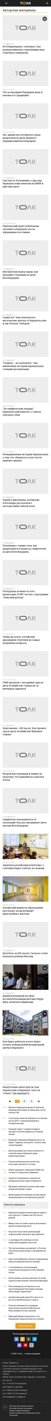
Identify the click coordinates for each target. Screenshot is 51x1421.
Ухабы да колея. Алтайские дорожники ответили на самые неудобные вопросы (21, 639)
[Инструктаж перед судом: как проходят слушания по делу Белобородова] (25, 253)
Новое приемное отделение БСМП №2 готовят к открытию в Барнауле (26, 1171)
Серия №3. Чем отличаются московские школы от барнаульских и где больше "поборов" (24, 320)
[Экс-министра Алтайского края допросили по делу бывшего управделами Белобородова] (25, 116)
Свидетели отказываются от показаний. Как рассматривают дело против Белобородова (25, 822)
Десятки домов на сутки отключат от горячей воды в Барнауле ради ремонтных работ (26, 1153)
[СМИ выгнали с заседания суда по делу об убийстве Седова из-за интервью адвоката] (25, 663)
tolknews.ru (13, 1363)
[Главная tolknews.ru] (25, 3)
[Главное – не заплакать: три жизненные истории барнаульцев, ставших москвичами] (25, 344)
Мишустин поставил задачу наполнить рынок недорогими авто (27, 1224)
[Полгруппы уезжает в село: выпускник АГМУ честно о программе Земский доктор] (25, 572)
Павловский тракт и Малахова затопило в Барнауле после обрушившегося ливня (21, 229)
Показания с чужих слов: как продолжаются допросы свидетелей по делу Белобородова (24, 548)
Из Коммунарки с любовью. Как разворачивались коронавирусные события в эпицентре (24, 49)
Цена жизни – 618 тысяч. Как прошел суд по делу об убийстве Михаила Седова (24, 731)
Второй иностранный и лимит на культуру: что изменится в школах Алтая (23, 776)
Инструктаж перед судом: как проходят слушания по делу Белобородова (20, 274)
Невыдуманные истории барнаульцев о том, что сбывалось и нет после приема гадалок (25, 457)
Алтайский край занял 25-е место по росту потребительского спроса (25, 1298)
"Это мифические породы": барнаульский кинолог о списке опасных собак (22, 411)
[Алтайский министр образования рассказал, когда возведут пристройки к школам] (25, 889)
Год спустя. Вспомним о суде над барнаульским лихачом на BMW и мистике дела (23, 183)
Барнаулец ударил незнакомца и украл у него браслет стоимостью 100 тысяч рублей (27, 1215)
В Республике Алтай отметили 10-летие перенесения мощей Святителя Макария (28, 1279)
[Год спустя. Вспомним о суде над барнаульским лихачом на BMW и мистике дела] (25, 161)
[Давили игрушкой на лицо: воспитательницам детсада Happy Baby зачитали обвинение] (25, 977)
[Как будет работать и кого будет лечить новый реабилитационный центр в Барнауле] (25, 1023)
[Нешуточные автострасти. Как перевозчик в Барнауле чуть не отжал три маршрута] (25, 1068)
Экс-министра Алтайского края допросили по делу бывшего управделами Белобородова (21, 137)
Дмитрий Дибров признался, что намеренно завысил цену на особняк (26, 1317)
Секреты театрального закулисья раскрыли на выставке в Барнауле (24, 1179)
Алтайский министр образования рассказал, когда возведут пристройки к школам (23, 910)
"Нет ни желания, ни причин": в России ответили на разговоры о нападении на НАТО (27, 1251)
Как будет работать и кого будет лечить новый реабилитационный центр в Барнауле (23, 1044)
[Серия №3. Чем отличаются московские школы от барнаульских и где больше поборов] (25, 298)
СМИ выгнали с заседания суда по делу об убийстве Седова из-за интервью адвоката (23, 685)
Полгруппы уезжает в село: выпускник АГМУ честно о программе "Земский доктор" (25, 594)
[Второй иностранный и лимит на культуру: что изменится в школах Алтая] (25, 755)
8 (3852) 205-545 (12, 1390)
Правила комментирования (19, 1411)
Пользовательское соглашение (20, 1408)
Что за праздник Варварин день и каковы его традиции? (22, 94)
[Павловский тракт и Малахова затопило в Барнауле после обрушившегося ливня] (25, 207)
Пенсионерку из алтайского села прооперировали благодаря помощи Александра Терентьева (25, 1289)
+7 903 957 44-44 (12, 1383)
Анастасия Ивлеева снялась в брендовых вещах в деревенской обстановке (28, 1260)
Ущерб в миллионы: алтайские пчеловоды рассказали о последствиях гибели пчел (21, 503)
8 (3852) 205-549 (12, 1393)
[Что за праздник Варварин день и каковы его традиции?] (25, 73)
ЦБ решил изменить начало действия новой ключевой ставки (26, 1187)
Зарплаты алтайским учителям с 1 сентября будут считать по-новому (23, 866)
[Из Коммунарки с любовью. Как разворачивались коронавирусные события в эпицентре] (25, 28)
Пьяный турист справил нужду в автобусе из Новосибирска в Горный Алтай (25, 1131)
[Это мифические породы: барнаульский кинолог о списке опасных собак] (25, 390)
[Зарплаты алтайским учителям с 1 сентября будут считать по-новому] (25, 846)
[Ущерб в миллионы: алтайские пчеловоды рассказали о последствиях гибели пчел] (25, 481)
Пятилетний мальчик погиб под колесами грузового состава (23, 1162)
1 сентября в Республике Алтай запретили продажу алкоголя (23, 1241)
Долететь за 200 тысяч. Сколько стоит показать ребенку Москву (25, 955)
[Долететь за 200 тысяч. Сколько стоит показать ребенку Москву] (25, 934)
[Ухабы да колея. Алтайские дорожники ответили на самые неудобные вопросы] (25, 618)
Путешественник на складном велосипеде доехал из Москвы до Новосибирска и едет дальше (24, 1308)
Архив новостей (25, 1326)
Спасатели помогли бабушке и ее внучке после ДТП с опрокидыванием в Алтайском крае (27, 1121)
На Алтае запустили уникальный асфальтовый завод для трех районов (26, 1232)
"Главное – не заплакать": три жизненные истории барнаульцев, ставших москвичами (23, 366)
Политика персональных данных (21, 1406)
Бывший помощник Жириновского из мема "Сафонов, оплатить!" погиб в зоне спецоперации (27, 1142)
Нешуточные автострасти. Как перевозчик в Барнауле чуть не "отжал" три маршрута (21, 1090)
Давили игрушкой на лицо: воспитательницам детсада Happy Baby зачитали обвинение (23, 999)
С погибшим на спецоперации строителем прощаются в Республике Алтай (26, 1270)
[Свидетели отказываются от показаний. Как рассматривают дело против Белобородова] (25, 800)
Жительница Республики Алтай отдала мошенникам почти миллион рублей (27, 1196)
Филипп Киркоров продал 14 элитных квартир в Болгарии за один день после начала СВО (27, 1110)
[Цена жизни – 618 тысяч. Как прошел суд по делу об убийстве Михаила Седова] (25, 709)
